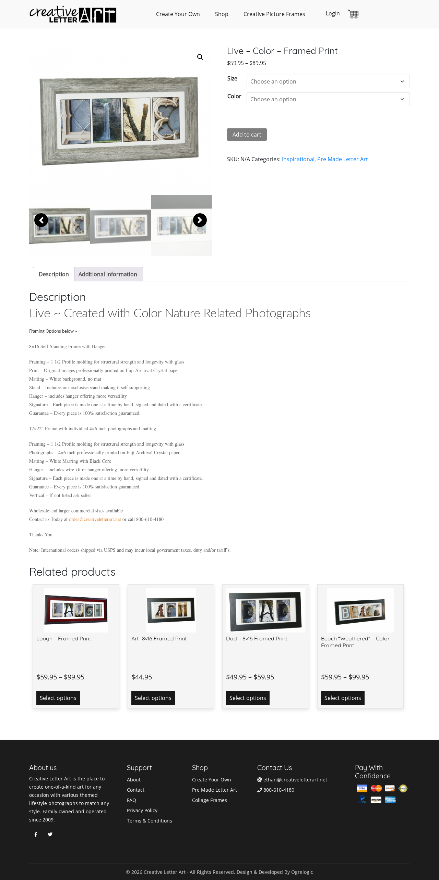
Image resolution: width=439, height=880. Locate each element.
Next (200, 220)
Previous (41, 220)
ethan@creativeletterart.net (294, 779)
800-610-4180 (278, 790)
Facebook (36, 834)
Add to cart (247, 134)
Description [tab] (54, 274)
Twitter (50, 834)
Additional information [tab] (108, 274)
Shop (221, 14)
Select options (58, 698)
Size (232, 78)
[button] (200, 57)
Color (234, 96)
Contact (135, 790)
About (134, 779)
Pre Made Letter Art (342, 159)
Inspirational (298, 159)
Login (333, 13)
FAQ (131, 800)
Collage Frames (209, 800)
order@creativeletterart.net (95, 519)
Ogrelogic (302, 872)
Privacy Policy (142, 810)
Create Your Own (178, 14)
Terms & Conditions (149, 820)
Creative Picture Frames (274, 14)
